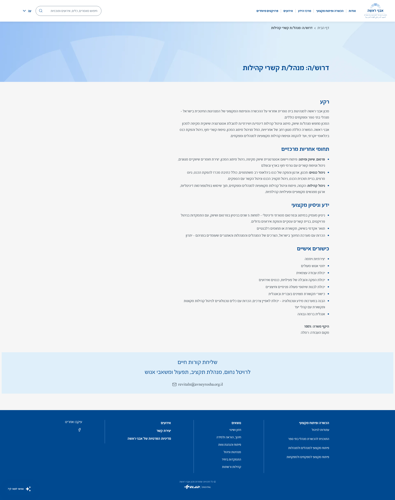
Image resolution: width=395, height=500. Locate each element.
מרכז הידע (304, 11)
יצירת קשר (164, 431)
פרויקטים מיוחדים (267, 11)
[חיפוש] (40, 10)
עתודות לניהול (320, 430)
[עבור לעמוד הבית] (375, 10)
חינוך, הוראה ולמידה (228, 437)
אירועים (288, 11)
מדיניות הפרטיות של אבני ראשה (149, 439)
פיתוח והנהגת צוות (229, 445)
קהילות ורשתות (231, 467)
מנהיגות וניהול (232, 452)
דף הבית (323, 28)
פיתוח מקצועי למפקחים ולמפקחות (308, 457)
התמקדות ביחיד (231, 459)
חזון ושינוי (235, 430)
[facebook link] (79, 431)
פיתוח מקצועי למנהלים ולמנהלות (308, 448)
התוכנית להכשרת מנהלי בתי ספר (308, 439)
